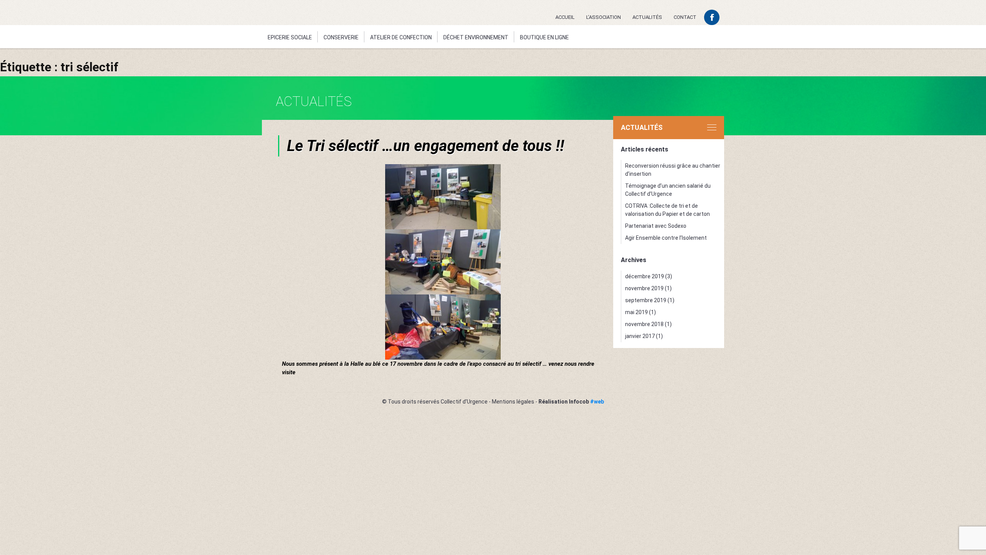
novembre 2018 (644, 324)
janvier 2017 (640, 336)
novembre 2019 (644, 288)
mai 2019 (636, 312)
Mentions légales (513, 402)
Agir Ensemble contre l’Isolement (666, 238)
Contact (685, 17)
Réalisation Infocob (571, 402)
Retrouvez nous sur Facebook (711, 17)
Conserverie (341, 37)
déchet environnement (475, 37)
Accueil (565, 17)
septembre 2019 (645, 300)
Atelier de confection (401, 37)
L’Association (603, 17)
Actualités (647, 17)
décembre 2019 (644, 276)
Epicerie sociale (290, 37)
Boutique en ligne (544, 37)
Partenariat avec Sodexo (655, 226)
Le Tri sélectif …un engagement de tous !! (425, 146)
